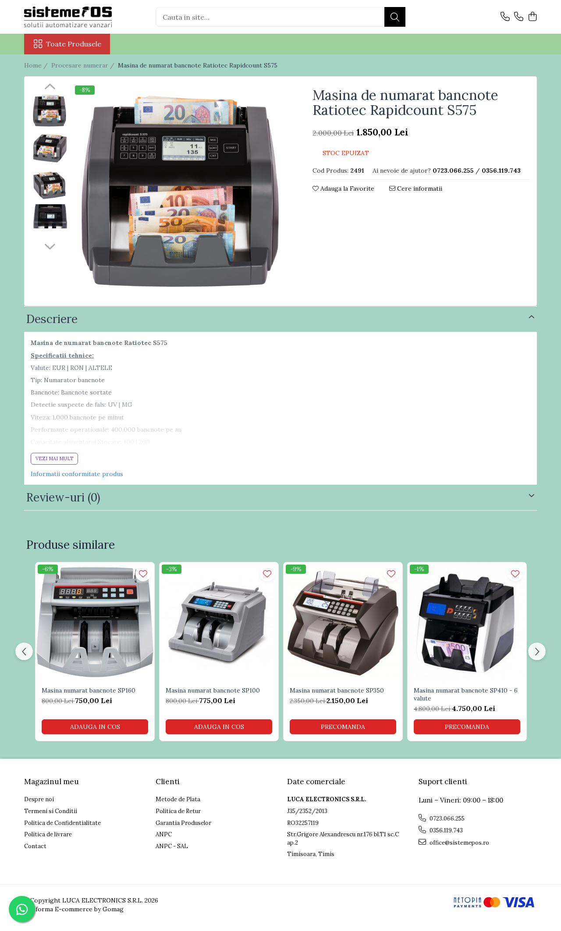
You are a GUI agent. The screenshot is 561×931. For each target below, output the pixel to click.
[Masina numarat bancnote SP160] (95, 621)
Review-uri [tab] (63, 497)
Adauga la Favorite (346, 188)
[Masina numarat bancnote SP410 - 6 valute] (467, 621)
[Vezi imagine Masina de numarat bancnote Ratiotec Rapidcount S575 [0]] (50, 110)
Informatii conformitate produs (77, 474)
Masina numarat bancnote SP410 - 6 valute (466, 694)
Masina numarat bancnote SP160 (88, 690)
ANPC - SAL (172, 846)
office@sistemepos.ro (458, 842)
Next (50, 245)
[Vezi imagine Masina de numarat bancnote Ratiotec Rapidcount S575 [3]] (50, 216)
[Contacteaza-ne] (505, 17)
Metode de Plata (178, 799)
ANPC (164, 834)
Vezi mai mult (54, 458)
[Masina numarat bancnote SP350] (343, 621)
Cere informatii (418, 188)
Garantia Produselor (183, 823)
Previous (50, 87)
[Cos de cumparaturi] (532, 17)
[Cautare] (394, 17)
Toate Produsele (73, 43)
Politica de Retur (178, 811)
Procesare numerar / (83, 65)
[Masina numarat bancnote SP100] (219, 621)
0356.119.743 (445, 830)
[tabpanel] (182, 192)
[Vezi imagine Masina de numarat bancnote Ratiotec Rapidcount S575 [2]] (50, 185)
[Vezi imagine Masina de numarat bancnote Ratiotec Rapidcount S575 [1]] (50, 148)
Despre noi (39, 799)
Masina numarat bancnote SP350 (337, 690)
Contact (35, 846)
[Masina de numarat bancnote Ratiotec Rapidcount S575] (182, 192)
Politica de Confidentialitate (62, 823)
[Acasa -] (68, 17)
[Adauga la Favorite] (143, 573)
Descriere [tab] (52, 319)
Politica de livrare (48, 834)
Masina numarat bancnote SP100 (213, 690)
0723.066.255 (446, 818)
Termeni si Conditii (50, 811)
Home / (37, 65)
